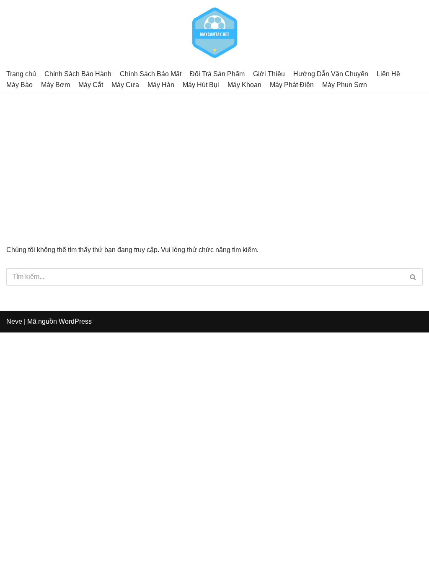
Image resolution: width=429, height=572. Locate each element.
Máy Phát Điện (292, 84)
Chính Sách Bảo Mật (150, 73)
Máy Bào (19, 84)
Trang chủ (21, 73)
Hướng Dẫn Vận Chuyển (330, 73)
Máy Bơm (55, 84)
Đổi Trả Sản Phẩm (217, 73)
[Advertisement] (214, 156)
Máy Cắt (90, 84)
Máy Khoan (244, 84)
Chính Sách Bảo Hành (77, 73)
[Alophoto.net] (214, 33)
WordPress (75, 321)
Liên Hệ (388, 73)
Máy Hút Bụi (201, 84)
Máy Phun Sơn (344, 84)
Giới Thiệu (269, 73)
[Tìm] (413, 277)
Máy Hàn (160, 84)
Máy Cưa (125, 84)
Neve (14, 321)
